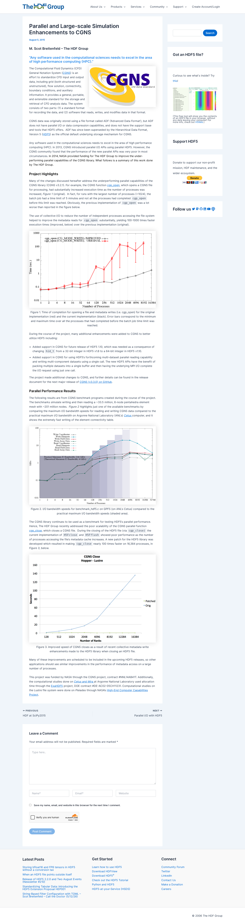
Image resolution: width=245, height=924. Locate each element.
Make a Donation (172, 884)
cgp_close (35, 530)
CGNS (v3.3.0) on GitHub (96, 382)
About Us (96, 6)
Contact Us (168, 880)
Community (157, 6)
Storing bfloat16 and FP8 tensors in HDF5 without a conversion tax (48, 868)
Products (116, 6)
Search (210, 33)
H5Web (199, 122)
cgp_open (113, 185)
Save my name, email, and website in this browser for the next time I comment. (77, 805)
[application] (104, 6)
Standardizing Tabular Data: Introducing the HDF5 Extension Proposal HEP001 (50, 888)
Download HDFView (104, 871)
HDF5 (46, 134)
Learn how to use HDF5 (107, 867)
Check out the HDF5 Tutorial (110, 880)
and (83, 681)
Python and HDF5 (103, 884)
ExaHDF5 (57, 686)
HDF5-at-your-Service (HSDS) (111, 889)
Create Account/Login (206, 6)
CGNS (66, 73)
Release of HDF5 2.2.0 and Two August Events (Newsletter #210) (52, 880)
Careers (166, 889)
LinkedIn (166, 875)
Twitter (165, 871)
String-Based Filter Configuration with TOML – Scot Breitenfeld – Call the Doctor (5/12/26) (51, 895)
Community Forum (172, 867)
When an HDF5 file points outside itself (47, 874)
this (175, 80)
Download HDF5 (103, 875)
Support (178, 6)
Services (136, 6)
